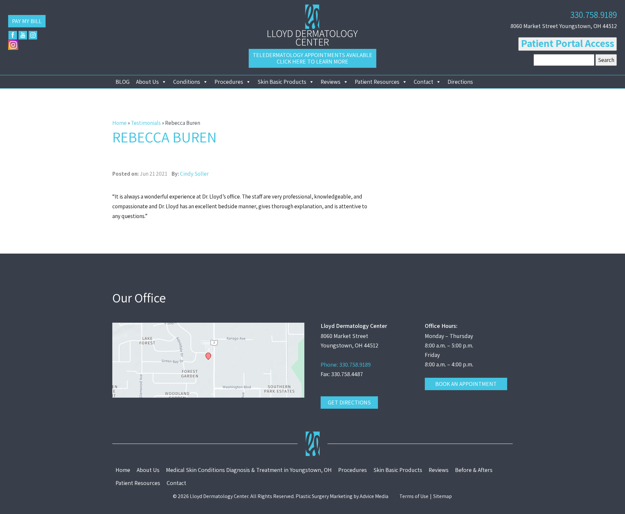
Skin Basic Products (281, 81)
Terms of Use (413, 496)
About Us (147, 81)
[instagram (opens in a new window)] (32, 35)
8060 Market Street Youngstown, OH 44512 (563, 26)
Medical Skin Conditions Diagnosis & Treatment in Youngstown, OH (249, 470)
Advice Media (374, 496)
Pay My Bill (27, 21)
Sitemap (442, 496)
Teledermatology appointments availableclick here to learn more (312, 58)
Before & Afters (474, 470)
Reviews (330, 81)
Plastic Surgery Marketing (324, 496)
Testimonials (146, 122)
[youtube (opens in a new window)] (22, 35)
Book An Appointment (466, 384)
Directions (460, 81)
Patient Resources (377, 81)
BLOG (123, 81)
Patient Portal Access (567, 43)
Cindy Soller (194, 173)
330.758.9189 (593, 14)
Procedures (229, 81)
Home (119, 122)
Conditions (186, 81)
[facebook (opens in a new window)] (12, 35)
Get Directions (349, 402)
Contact (423, 81)
